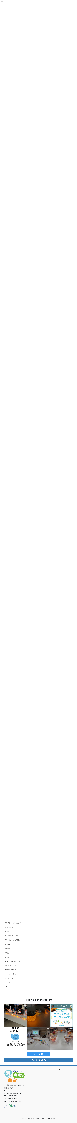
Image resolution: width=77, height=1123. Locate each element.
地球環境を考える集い (12, 936)
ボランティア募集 (10, 974)
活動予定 (7, 948)
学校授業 (7, 944)
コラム (7, 957)
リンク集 (7, 982)
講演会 (7, 931)
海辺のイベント (9, 927)
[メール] (11, 1106)
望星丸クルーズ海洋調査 (12, 940)
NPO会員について (10, 970)
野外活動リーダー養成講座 (13, 923)
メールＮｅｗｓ (9, 978)
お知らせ (7, 987)
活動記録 (7, 953)
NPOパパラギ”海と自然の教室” (14, 961)
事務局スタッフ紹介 (11, 965)
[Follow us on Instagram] (15, 1106)
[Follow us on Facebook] (6, 1106)
